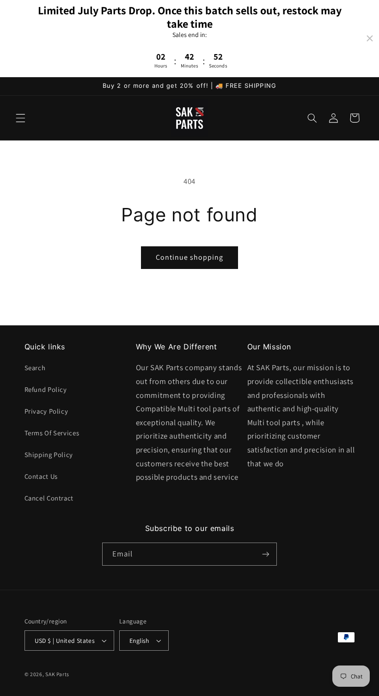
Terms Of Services (51, 432)
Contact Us (41, 476)
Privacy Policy (46, 411)
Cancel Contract (48, 498)
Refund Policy (45, 389)
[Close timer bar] (369, 38)
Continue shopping (190, 257)
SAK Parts (57, 674)
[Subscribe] (265, 554)
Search (35, 367)
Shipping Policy (48, 454)
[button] (20, 117)
